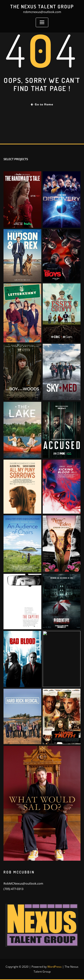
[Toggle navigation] (42, 22)
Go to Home (44, 104)
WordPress (54, 967)
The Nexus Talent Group (42, 6)
